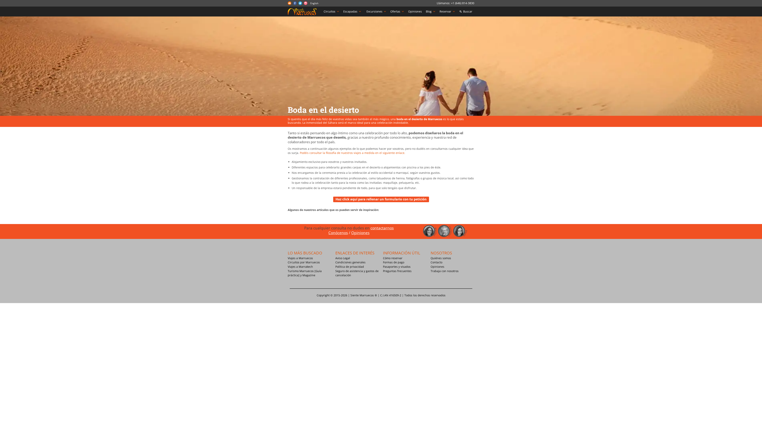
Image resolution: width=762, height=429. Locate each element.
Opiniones (415, 11)
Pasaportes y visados (397, 267)
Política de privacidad (349, 267)
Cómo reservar (392, 258)
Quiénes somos (441, 258)
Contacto (436, 262)
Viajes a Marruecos (300, 258)
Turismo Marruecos (301, 271)
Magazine (308, 275)
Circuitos (329, 11)
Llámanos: (444, 3)
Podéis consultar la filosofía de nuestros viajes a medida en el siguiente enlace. (352, 153)
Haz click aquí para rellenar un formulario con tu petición (381, 199)
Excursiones (374, 11)
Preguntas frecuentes (397, 271)
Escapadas (350, 11)
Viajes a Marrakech (300, 267)
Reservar (445, 11)
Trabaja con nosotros (445, 271)
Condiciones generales (350, 262)
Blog (429, 11)
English (314, 3)
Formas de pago (393, 262)
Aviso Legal (342, 258)
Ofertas (395, 11)
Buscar (467, 11)
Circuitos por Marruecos (304, 262)
